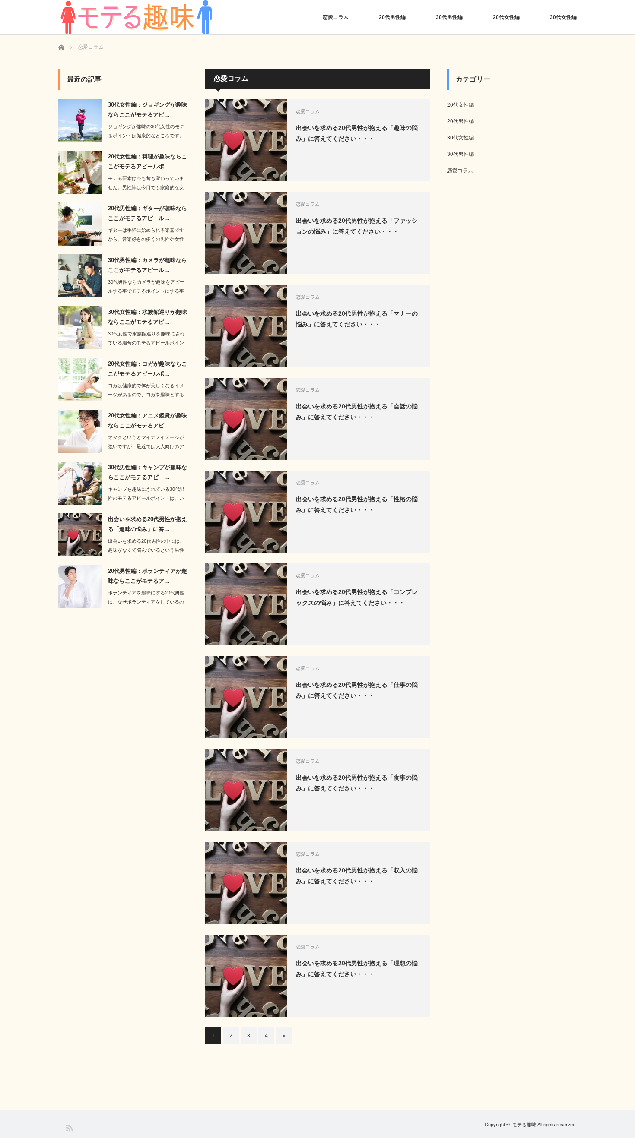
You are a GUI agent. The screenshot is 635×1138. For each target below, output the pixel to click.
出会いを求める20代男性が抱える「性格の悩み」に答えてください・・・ (357, 504)
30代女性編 (563, 17)
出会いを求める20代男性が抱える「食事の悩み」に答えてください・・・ (357, 783)
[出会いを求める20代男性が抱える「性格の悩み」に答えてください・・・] (246, 512)
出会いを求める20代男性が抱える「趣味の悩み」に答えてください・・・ (357, 133)
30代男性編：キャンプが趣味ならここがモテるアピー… (147, 472)
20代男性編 (392, 17)
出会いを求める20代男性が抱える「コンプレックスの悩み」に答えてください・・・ (357, 597)
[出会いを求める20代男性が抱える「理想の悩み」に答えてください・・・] (246, 976)
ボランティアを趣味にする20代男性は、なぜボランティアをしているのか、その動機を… (146, 601)
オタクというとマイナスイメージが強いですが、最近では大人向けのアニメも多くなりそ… (146, 446)
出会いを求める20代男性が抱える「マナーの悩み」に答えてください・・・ (357, 319)
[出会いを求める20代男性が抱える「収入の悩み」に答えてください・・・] (246, 883)
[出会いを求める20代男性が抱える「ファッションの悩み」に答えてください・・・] (246, 233)
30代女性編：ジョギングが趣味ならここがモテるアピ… (147, 109)
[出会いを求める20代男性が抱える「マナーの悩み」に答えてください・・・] (246, 326)
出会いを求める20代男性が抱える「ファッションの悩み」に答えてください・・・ (357, 226)
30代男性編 (449, 17)
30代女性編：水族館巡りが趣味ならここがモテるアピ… (147, 317)
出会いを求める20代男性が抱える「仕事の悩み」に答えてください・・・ (357, 690)
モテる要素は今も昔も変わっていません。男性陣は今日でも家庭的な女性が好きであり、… (146, 187)
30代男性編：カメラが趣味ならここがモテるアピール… (147, 265)
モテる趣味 (524, 1124)
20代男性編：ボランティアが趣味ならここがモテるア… (147, 576)
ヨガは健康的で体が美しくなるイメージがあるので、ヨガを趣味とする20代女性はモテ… (146, 394)
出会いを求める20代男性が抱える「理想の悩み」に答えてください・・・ (357, 968)
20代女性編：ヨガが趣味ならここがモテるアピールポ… (147, 368)
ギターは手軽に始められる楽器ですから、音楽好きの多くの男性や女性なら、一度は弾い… (146, 239)
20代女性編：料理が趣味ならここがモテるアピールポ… (147, 161)
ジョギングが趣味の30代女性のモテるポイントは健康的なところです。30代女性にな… (146, 135)
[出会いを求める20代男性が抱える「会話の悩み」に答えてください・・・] (246, 419)
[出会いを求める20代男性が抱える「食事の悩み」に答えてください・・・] (246, 790)
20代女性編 (506, 17)
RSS (69, 1127)
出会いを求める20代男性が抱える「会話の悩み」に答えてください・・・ (357, 411)
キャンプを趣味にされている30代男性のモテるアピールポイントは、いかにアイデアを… (146, 498)
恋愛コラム (336, 17)
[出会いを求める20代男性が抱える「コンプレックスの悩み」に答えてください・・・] (246, 604)
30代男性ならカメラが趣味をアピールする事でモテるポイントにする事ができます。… (146, 291)
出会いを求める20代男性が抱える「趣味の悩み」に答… (147, 524)
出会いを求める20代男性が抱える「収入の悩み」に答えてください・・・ (357, 876)
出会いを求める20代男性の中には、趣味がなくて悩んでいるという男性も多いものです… (146, 550)
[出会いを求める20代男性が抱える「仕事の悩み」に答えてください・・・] (246, 697)
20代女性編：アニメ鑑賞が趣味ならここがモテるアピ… (147, 420)
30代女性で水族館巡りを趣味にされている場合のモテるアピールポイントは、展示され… (146, 342)
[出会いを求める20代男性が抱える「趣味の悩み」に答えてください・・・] (246, 140)
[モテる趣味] (136, 17)
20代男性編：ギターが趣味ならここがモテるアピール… (147, 213)
